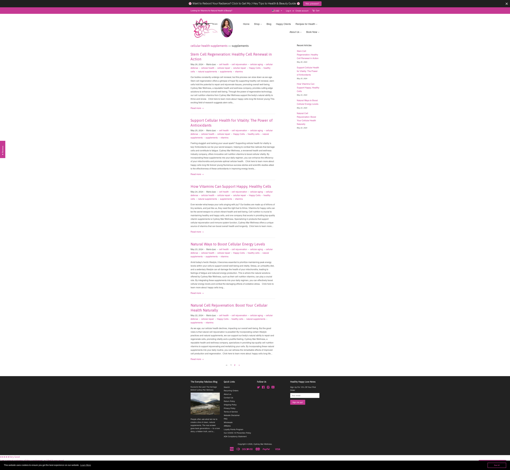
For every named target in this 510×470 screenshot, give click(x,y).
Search (227, 387)
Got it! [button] (497, 465)
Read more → (197, 108)
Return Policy (229, 401)
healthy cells (254, 133)
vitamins (239, 71)
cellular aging (256, 64)
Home (246, 24)
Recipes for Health (306, 24)
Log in (288, 10)
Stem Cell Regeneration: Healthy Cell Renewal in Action (307, 54)
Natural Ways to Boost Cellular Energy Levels (228, 244)
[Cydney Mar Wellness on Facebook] (263, 387)
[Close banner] (507, 4)
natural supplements (207, 71)
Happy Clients (283, 24)
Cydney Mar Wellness (263, 444)
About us (227, 394)
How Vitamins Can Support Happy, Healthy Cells (231, 186)
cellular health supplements (209, 45)
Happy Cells (255, 67)
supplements (226, 71)
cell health (224, 64)
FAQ (225, 418)
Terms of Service (231, 411)
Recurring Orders (231, 390)
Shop (257, 24)
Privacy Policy (229, 408)
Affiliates (227, 425)
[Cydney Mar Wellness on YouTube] (273, 387)
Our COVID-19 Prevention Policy (237, 432)
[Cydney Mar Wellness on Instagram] (268, 387)
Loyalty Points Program (233, 429)
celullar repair (239, 67)
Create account (302, 10)
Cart (317, 10)
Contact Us (228, 397)
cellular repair (223, 67)
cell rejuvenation (239, 64)
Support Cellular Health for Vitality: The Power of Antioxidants (308, 71)
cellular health (207, 67)
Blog (269, 24)
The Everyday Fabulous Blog (204, 382)
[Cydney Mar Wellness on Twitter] (258, 387)
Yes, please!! (312, 3)
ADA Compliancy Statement (235, 436)
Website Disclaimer (232, 415)
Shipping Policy (230, 404)
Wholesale (228, 422)
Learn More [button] (85, 465)
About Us (295, 32)
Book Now (312, 32)
